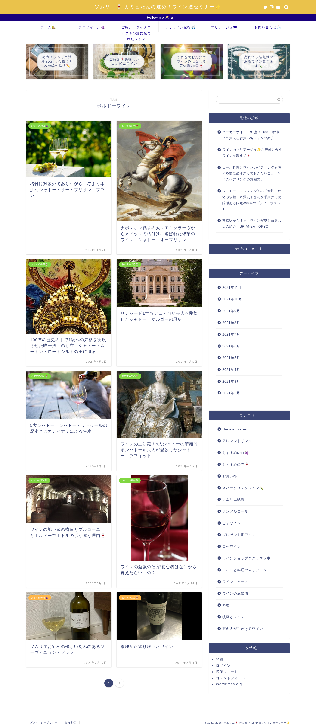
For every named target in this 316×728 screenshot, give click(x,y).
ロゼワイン (231, 546)
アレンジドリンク (237, 441)
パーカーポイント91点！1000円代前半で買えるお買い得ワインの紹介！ (251, 135)
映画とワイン (233, 617)
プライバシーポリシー (44, 722)
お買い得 (229, 476)
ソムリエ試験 (233, 499)
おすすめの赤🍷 (235, 464)
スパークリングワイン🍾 (243, 488)
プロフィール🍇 (92, 27)
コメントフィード (230, 678)
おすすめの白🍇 (235, 453)
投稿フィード (227, 672)
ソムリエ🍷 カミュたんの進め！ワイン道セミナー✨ (158, 7)
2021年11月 (232, 287)
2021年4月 (231, 370)
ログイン (223, 665)
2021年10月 (232, 299)
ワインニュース (235, 582)
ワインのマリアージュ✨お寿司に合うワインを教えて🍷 (252, 152)
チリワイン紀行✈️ (180, 27)
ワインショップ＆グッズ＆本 (246, 558)
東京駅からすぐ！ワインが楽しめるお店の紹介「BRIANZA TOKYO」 (251, 223)
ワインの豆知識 (235, 593)
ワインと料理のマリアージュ (246, 570)
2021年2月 (231, 393)
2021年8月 (231, 323)
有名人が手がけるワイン (242, 629)
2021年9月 (231, 311)
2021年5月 (231, 358)
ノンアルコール (235, 511)
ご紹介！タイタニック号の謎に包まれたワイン (136, 28)
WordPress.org (229, 684)
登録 (219, 659)
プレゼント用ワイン (239, 535)
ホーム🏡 (48, 27)
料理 (226, 605)
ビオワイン (231, 523)
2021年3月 (231, 381)
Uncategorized (234, 429)
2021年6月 (231, 346)
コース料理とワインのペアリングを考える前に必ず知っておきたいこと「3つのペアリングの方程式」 (251, 173)
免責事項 (70, 722)
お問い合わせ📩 (267, 27)
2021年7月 (231, 334)
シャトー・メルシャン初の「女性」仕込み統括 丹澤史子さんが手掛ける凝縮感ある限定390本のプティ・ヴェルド (251, 200)
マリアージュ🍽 (224, 27)
